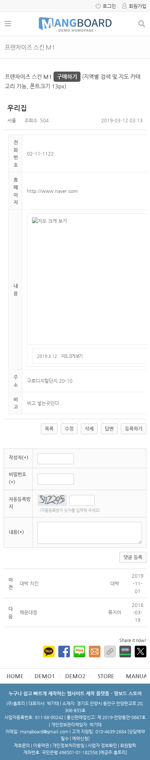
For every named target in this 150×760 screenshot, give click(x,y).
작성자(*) (18, 457)
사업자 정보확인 (102, 745)
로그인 (109, 6)
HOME (15, 676)
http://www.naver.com (52, 191)
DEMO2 (75, 676)
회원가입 (137, 6)
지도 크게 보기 (71, 356)
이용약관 (41, 745)
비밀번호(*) (17, 478)
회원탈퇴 (128, 745)
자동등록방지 (20, 502)
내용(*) (16, 532)
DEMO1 (45, 676)
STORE (106, 676)
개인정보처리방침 (68, 745)
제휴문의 (22, 745)
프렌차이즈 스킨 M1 (41, 76)
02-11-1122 (40, 153)
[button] (114, 612)
